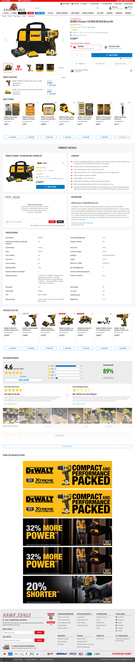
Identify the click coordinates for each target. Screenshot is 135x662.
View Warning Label (77, 225)
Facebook (120, 617)
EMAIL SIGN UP (7, 629)
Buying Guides (62, 641)
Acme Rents (80, 617)
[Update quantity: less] (72, 55)
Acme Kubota (81, 622)
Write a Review (91, 27)
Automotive (119, 13)
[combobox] (66, 8)
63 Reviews (83, 27)
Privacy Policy (18, 659)
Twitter (119, 622)
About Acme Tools (63, 617)
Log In (98, 620)
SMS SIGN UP (7, 637)
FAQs (98, 628)
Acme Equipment (82, 620)
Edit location (104, 32)
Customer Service (101, 617)
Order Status (100, 622)
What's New (40, 13)
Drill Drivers (31, 16)
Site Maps (61, 644)
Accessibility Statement (46, 659)
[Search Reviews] (85, 426)
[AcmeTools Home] (14, 7)
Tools (9, 16)
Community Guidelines (49, 225)
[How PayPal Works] (27, 654)
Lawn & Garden (75, 13)
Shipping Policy (82, 641)
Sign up (60, 222)
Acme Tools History (64, 620)
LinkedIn (120, 625)
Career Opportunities (64, 622)
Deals (31, 13)
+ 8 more (61, 68)
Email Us (101, 639)
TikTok (119, 631)
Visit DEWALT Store (75, 19)
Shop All (6, 13)
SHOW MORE (67, 446)
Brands (14, 13)
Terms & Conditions (31, 659)
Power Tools (17, 16)
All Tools (50, 13)
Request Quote (101, 625)
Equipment (110, 13)
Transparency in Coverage (85, 644)
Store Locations (63, 628)
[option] (8, 67)
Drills (24, 16)
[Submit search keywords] (97, 8)
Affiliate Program (63, 639)
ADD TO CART (113, 55)
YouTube (120, 628)
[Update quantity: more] (82, 55)
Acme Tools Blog (82, 625)
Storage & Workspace (62, 13)
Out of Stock (122, 137)
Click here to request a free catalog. (123, 640)
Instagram (120, 620)
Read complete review (10, 404)
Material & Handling (88, 13)
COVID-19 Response (83, 647)
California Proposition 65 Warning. (82, 223)
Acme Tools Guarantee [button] (78, 35)
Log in (52, 222)
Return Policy (81, 639)
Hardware (128, 13)
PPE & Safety (100, 13)
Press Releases (62, 625)
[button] (116, 8)
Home (4, 16)
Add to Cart (52, 85)
